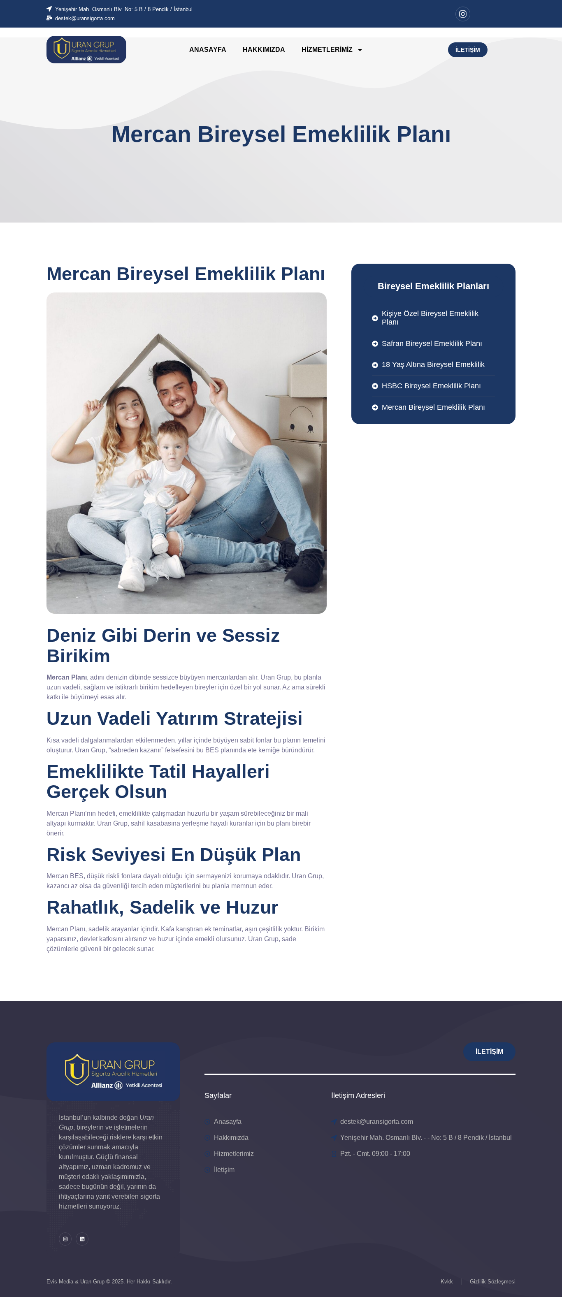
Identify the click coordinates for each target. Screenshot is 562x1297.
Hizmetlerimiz (327, 49)
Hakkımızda (264, 49)
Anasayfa (207, 49)
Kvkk (447, 1281)
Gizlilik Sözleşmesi (493, 1281)
